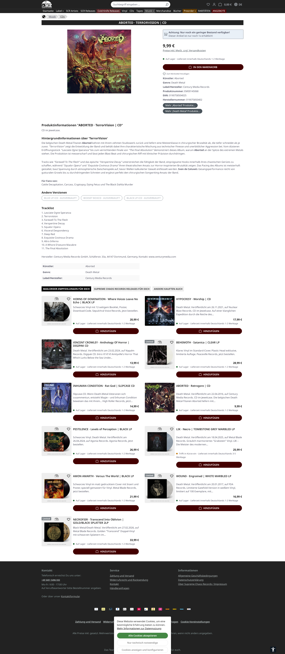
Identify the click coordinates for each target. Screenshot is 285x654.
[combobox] (137, 4)
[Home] (43, 16)
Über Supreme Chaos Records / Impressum (202, 584)
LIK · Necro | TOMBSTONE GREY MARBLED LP (205, 429)
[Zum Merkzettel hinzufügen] (68, 299)
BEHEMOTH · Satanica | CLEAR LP (198, 342)
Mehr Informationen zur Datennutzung (139, 628)
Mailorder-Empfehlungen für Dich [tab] (66, 289)
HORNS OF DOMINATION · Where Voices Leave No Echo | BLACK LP (105, 300)
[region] (99, 63)
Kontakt (114, 584)
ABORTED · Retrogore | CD (193, 386)
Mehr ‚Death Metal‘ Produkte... (182, 111)
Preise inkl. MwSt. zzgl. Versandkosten (184, 50)
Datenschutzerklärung (191, 580)
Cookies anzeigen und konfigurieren (142, 649)
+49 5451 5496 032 (51, 580)
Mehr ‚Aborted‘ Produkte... (180, 105)
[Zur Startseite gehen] (47, 4)
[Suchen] (166, 4)
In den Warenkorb (205, 67)
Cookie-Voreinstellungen (195, 621)
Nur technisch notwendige (142, 642)
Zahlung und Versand (122, 575)
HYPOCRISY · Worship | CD (193, 299)
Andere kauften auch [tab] (168, 289)
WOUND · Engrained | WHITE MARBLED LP (203, 476)
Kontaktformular (70, 596)
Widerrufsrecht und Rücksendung (129, 580)
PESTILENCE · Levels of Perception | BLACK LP (102, 429)
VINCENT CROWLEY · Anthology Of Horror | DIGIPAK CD (101, 344)
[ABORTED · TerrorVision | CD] (99, 61)
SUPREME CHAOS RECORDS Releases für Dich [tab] (121, 289)
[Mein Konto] (214, 4)
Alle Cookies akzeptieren (142, 635)
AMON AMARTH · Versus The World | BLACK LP (103, 476)
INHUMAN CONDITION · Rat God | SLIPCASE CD (104, 386)
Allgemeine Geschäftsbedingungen (198, 575)
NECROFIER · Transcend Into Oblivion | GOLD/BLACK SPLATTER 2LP (98, 521)
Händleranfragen (119, 588)
